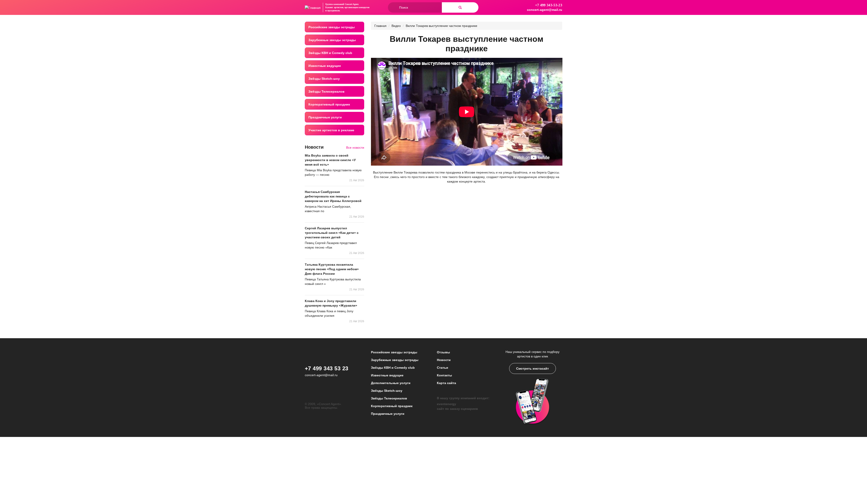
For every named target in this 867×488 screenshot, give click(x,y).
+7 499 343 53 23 (326, 368)
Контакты (444, 375)
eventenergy (446, 404)
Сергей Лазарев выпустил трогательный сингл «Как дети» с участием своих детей (332, 232)
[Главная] (313, 7)
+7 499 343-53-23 (548, 5)
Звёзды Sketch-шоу (324, 78)
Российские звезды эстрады (331, 27)
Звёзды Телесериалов (326, 91)
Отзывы (443, 352)
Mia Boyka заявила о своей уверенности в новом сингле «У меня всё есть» (330, 160)
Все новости (355, 147)
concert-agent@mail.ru (544, 10)
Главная (380, 26)
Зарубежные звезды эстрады (332, 40)
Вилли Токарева (405, 172)
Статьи (442, 367)
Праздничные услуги (325, 117)
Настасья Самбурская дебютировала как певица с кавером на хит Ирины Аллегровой (333, 196)
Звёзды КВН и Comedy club (330, 53)
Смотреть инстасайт (532, 368)
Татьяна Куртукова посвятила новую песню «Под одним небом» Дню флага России (332, 269)
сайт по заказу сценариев (457, 409)
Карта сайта (446, 383)
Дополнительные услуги (390, 383)
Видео (396, 26)
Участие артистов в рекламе (331, 130)
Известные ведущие (324, 66)
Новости (444, 360)
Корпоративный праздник (329, 104)
